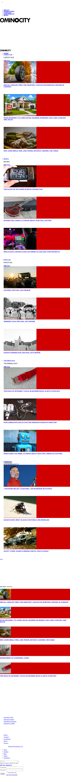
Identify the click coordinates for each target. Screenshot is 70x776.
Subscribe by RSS (8, 717)
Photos (7, 260)
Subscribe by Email (9, 719)
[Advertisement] (35, 37)
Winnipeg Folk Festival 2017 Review (19, 321)
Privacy (6, 743)
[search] (18, 761)
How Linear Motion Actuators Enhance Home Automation (30, 422)
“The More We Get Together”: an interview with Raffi (28, 488)
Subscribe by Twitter (9, 723)
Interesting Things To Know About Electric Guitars (27, 220)
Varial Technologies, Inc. (15, 746)
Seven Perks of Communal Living (14, 658)
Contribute (9, 14)
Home (5, 750)
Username (3, 767)
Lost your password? (12, 775)
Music (6, 159)
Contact (6, 737)
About (6, 735)
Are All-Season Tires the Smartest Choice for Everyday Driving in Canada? (34, 602)
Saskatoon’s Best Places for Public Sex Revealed (26, 520)
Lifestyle (8, 54)
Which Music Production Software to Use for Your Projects (32, 252)
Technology (9, 360)
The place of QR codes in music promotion (23, 189)
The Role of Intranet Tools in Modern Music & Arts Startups (32, 391)
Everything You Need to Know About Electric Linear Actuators (33, 453)
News (6, 15)
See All (7, 60)
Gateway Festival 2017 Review (17, 290)
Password (3, 770)
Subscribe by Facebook (10, 721)
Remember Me (12, 772)
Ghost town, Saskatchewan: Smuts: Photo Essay (26, 551)
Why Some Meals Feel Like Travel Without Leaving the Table (31, 151)
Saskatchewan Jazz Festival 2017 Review (22, 352)
